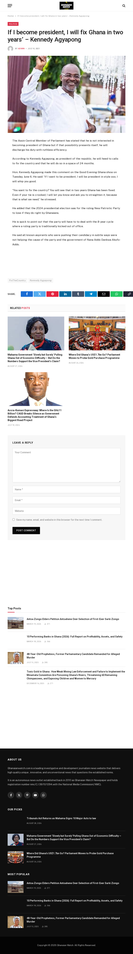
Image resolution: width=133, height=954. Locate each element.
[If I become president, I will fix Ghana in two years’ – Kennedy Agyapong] (66, 94)
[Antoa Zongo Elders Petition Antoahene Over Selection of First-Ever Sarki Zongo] (16, 623)
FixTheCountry (17, 280)
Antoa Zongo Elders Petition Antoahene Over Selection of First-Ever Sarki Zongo (73, 619)
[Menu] (10, 6)
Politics (13, 24)
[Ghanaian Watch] (66, 5)
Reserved (90, 945)
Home (11, 16)
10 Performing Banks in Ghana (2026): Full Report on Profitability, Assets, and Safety (74, 636)
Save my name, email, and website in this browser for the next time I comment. (59, 519)
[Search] (123, 6)
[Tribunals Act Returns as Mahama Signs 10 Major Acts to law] (16, 822)
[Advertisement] (66, 261)
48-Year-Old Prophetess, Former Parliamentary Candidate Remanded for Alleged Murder (73, 656)
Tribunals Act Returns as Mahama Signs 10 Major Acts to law (61, 818)
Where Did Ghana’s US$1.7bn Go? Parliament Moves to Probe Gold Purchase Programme (94, 356)
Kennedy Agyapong (40, 280)
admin (21, 48)
